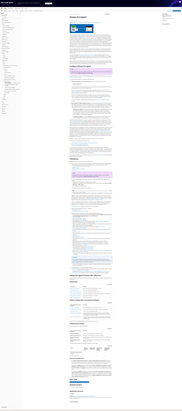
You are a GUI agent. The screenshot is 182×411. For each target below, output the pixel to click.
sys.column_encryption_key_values (75, 309)
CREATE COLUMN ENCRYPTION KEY (75, 291)
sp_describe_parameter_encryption (75, 316)
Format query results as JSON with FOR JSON (80, 211)
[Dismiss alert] (180, 2)
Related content (164, 20)
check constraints (84, 245)
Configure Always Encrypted (167, 15)
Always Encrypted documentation (77, 387)
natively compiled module (99, 250)
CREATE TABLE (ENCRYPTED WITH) (75, 297)
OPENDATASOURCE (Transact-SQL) (102, 271)
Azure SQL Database (84, 22)
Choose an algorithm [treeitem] (7, 72)
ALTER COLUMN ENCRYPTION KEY (75, 293)
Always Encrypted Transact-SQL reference (169, 18)
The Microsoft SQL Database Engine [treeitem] (8, 27)
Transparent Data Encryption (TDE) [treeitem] (9, 75)
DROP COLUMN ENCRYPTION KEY (75, 295)
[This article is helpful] (170, 24)
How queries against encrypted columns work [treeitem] (12, 89)
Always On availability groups (77, 270)
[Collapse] (20, 13)
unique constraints (84, 238)
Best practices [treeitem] (5, 60)
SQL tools (88, 140)
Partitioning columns (76, 235)
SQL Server (77, 22)
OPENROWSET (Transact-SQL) (90, 271)
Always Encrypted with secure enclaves (90, 37)
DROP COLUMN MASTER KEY (74, 290)
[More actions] (111, 14)
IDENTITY (80, 218)
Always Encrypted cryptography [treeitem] (10, 87)
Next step (163, 19)
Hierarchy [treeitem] (5, 74)
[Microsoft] (1, 8)
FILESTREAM (74, 217)
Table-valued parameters (75, 206)
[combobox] (10, 15)
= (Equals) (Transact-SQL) (76, 166)
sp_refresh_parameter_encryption (98, 154)
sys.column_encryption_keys (74, 307)
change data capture (90, 246)
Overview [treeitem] (5, 70)
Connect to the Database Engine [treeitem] (8, 29)
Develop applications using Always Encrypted (95, 199)
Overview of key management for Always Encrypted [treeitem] (11, 85)
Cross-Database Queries (76, 272)
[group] (91, 192)
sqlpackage (73, 145)
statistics (85, 233)
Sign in (180, 8)
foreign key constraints (85, 242)
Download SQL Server (176, 10)
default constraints (81, 237)
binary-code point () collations (103, 221)
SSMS (73, 201)
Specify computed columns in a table (79, 227)
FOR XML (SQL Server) (76, 209)
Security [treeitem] (4, 55)
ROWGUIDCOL (80, 219)
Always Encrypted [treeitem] (8, 82)
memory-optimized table (84, 250)
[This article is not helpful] (171, 24)
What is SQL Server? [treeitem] (6, 25)
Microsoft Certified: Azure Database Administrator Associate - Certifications (82, 396)
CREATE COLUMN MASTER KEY (75, 288)
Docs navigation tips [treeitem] (5, 20)
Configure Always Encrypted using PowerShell (79, 144)
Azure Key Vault (106, 90)
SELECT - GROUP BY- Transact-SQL (78, 168)
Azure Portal (170, 10)
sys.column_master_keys (74, 311)
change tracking (90, 247)
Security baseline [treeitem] (5, 58)
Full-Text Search (101, 226)
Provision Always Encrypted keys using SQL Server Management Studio (84, 142)
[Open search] (177, 8)
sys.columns (97, 321)
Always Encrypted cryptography (98, 138)
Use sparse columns (76, 231)
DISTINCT (74, 170)
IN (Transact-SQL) (75, 167)
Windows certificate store (76, 91)
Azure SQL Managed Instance (95, 22)
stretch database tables (82, 253)
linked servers (82, 271)
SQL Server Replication (76, 268)
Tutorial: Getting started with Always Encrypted (79, 382)
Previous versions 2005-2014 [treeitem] (6, 22)
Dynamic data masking (89, 249)
